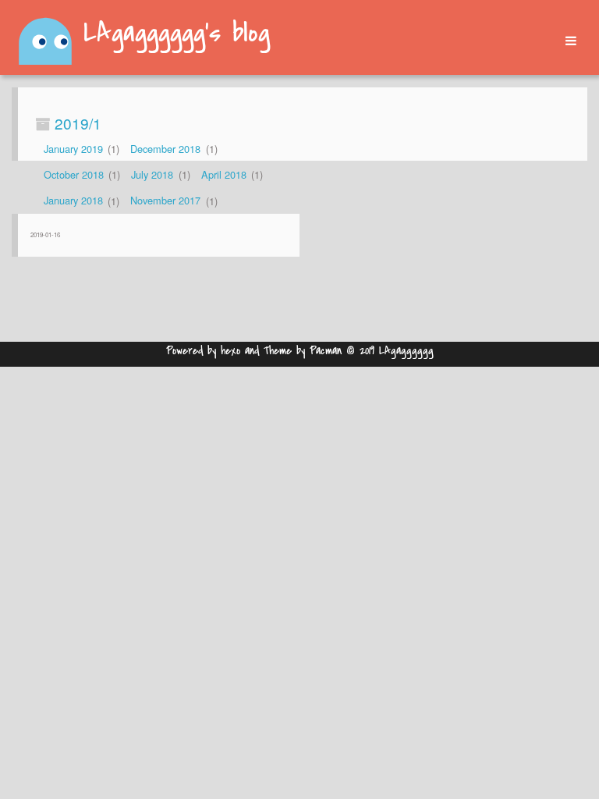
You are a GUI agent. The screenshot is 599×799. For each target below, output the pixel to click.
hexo (230, 351)
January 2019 (73, 148)
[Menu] (565, 41)
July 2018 (152, 174)
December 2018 (165, 148)
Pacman (326, 351)
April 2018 (223, 174)
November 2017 (165, 201)
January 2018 (73, 201)
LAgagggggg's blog (176, 34)
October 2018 (74, 174)
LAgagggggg (406, 351)
